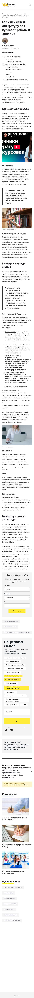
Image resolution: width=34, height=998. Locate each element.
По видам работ (11, 683)
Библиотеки (9, 59)
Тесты (24, 705)
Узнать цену (17, 611)
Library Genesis (10, 77)
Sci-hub (8, 74)
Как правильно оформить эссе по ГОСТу (16, 845)
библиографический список (19, 564)
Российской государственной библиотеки (13, 358)
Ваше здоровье (20, 658)
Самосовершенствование (12, 920)
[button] (17, 771)
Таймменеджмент (9, 898)
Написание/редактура (15, 14)
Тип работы (7, 594)
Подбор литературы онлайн (14, 64)
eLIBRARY (8, 347)
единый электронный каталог (15, 416)
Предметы (17, 996)
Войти (26, 785)
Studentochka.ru (8, 542)
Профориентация (11, 705)
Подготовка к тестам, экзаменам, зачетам (17, 632)
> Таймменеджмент (12, 672)
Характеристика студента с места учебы (14, 818)
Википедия (9, 72)
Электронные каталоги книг (14, 70)
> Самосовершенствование (15, 669)
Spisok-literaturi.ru (18, 539)
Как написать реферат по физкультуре (13, 872)
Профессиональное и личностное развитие (12, 700)
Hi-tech (8, 658)
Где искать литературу (12, 56)
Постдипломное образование (15, 696)
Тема (5, 602)
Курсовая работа (8, 90)
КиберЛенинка (10, 332)
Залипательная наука (12, 661)
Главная (4, 14)
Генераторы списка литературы (15, 79)
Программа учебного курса (14, 62)
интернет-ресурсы (20, 274)
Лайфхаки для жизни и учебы (15, 665)
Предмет (7, 586)
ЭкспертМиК (10, 372)
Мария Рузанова (8, 46)
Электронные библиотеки (13, 67)
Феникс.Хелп (18, 559)
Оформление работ (10, 627)
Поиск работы (10, 692)
